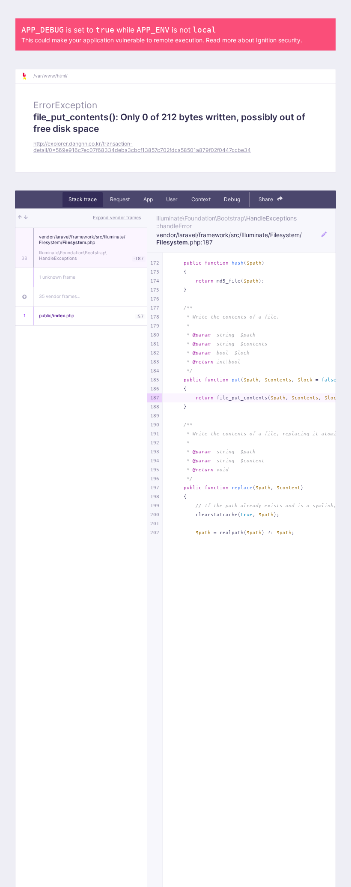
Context (201, 199)
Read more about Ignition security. (254, 40)
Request (120, 199)
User (172, 199)
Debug (232, 199)
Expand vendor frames (117, 217)
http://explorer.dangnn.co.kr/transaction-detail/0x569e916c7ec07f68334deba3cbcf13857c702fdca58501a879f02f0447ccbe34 (142, 146)
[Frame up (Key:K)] (20, 217)
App (148, 199)
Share (266, 199)
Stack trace (82, 199)
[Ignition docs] (27, 76)
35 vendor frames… (59, 296)
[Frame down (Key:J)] (26, 217)
